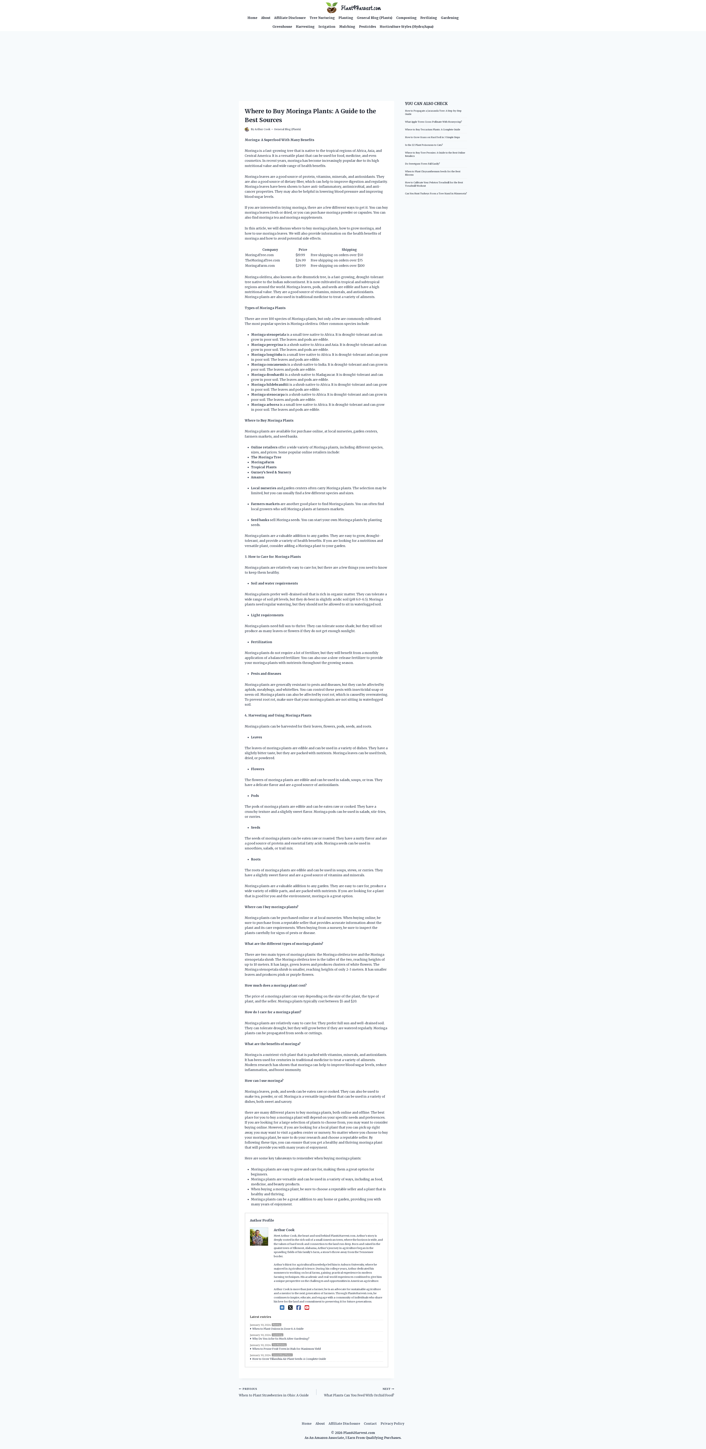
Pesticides (367, 27)
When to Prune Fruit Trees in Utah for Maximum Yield (286, 1348)
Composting (406, 18)
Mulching (347, 27)
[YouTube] (307, 1307)
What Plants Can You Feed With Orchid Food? (359, 1392)
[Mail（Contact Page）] (282, 1307)
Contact (370, 1424)
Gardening (450, 18)
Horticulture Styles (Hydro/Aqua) (407, 27)
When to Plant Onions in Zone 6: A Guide (278, 1328)
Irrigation (326, 27)
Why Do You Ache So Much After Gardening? (280, 1338)
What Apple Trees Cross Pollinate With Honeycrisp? (433, 121)
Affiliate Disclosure (290, 18)
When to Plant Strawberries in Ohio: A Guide (274, 1392)
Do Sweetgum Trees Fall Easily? (422, 163)
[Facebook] (298, 1307)
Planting (345, 18)
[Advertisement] (353, 58)
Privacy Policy (392, 1424)
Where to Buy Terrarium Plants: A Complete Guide (432, 129)
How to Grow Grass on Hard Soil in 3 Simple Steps (432, 137)
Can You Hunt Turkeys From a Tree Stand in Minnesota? (436, 193)
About (265, 18)
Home (252, 18)
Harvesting (305, 27)
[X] (290, 1307)
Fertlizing (428, 18)
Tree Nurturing (322, 18)
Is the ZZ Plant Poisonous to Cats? (424, 145)
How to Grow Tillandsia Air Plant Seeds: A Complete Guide (289, 1359)
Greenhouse (282, 27)
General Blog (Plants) (374, 18)
